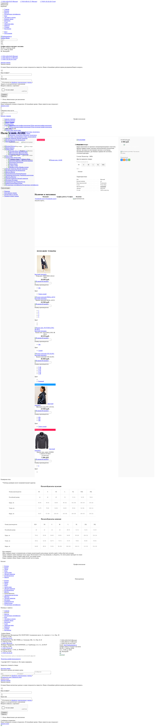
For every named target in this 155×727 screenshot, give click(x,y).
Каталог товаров (6, 116)
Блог (5, 16)
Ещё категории (5, 188)
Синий (40, 350)
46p (39, 420)
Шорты (6, 577)
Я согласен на (18, 82)
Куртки (6, 566)
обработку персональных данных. (21, 82)
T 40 (39, 369)
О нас (6, 22)
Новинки (7, 191)
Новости (7, 25)
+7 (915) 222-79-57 (6, 638)
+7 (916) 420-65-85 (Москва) (9, 1)
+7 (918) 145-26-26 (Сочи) (48, 1)
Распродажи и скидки (11, 194)
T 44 (39, 372)
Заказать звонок (5, 62)
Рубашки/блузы (9, 601)
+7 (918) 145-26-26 (6, 653)
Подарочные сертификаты (12, 14)
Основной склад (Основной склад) (45, 198)
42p (39, 417)
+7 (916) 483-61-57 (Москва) (28, 1)
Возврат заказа (8, 19)
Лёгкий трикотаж (9, 574)
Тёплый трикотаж (9, 598)
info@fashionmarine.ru (70, 645)
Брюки (6, 567)
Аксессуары (8, 572)
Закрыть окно (5, 105)
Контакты (7, 20)
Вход (5, 32)
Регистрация (8, 33)
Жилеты (6, 596)
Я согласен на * (18, 675)
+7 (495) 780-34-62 (6, 643)
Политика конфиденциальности (11, 659)
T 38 (39, 367)
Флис (6, 571)
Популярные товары (10, 193)
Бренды (6, 12)
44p (39, 288)
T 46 (39, 373)
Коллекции (7, 28)
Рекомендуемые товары (11, 196)
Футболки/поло (9, 575)
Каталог (6, 11)
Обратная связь (9, 24)
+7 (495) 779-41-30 (6, 648)
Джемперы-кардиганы (11, 595)
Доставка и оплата (10, 17)
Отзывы (6, 27)
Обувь (6, 569)
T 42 (39, 370)
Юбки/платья (8, 603)
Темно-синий (42, 294)
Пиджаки (7, 600)
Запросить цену (17, 677)
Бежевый (41, 381)
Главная (6, 9)
